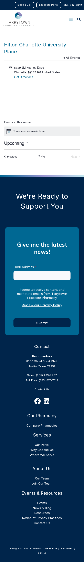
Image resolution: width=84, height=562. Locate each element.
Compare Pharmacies (42, 425)
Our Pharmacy (42, 415)
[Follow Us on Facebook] (37, 401)
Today (42, 156)
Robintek (42, 553)
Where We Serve (42, 455)
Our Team (42, 478)
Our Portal (42, 445)
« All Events (71, 58)
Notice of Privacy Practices (42, 518)
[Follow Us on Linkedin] (46, 401)
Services (42, 435)
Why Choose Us (42, 450)
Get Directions (23, 77)
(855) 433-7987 (46, 375)
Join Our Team (42, 483)
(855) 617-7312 (48, 380)
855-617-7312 (72, 4)
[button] (24, 5)
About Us (42, 468)
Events (42, 503)
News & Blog (42, 508)
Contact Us (42, 389)
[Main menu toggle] (70, 19)
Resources (42, 513)
